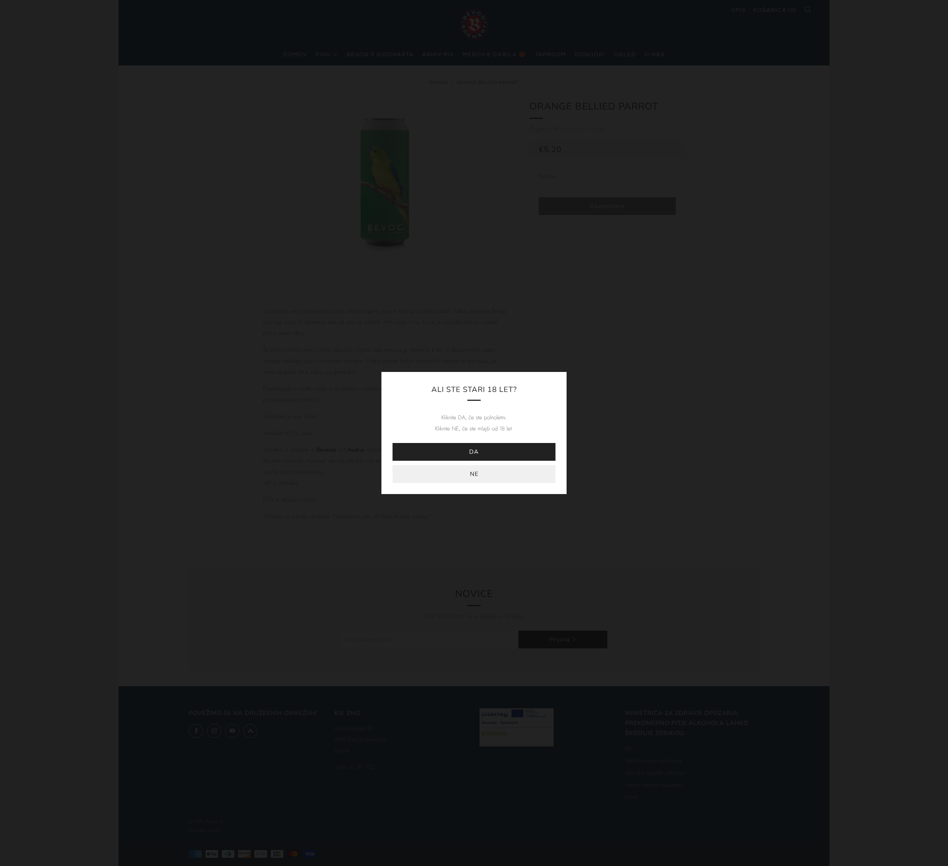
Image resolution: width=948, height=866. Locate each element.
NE (474, 474)
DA (474, 452)
